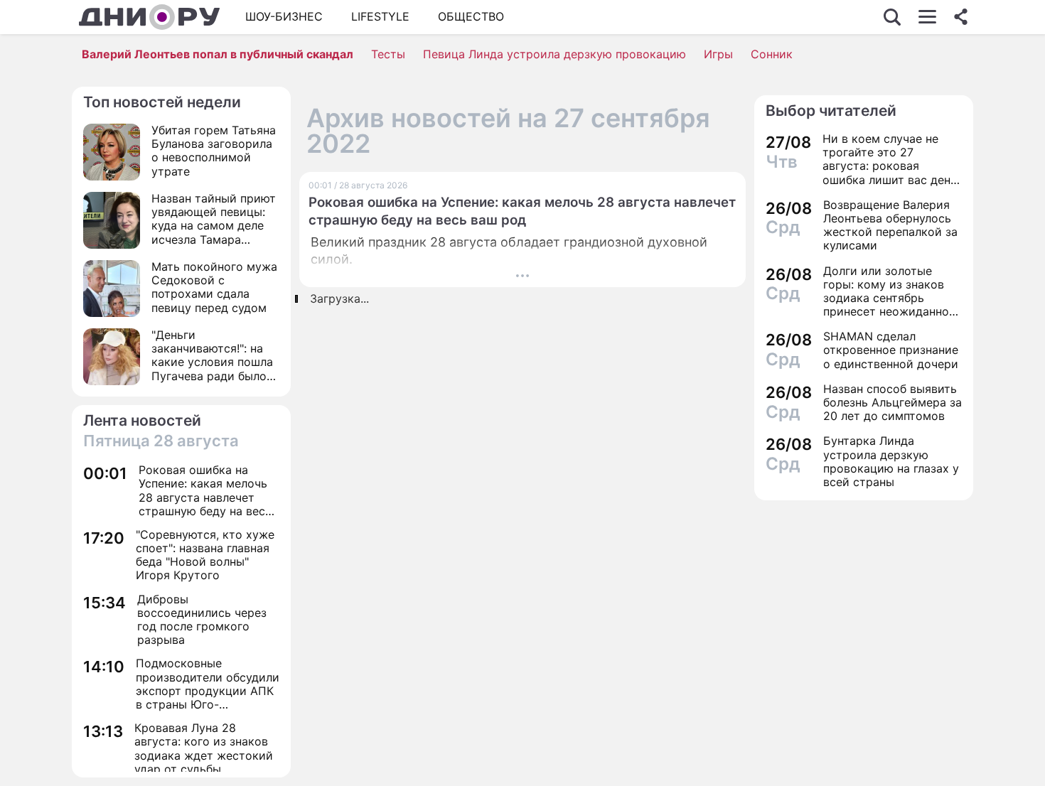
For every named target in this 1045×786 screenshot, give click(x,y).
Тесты (388, 54)
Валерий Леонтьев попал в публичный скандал (217, 54)
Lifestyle (380, 16)
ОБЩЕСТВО (471, 16)
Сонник (772, 54)
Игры (718, 54)
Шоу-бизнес (284, 16)
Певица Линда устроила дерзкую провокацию (554, 54)
